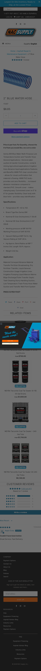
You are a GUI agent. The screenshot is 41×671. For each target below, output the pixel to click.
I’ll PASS (10, 343)
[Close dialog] (1, 324)
